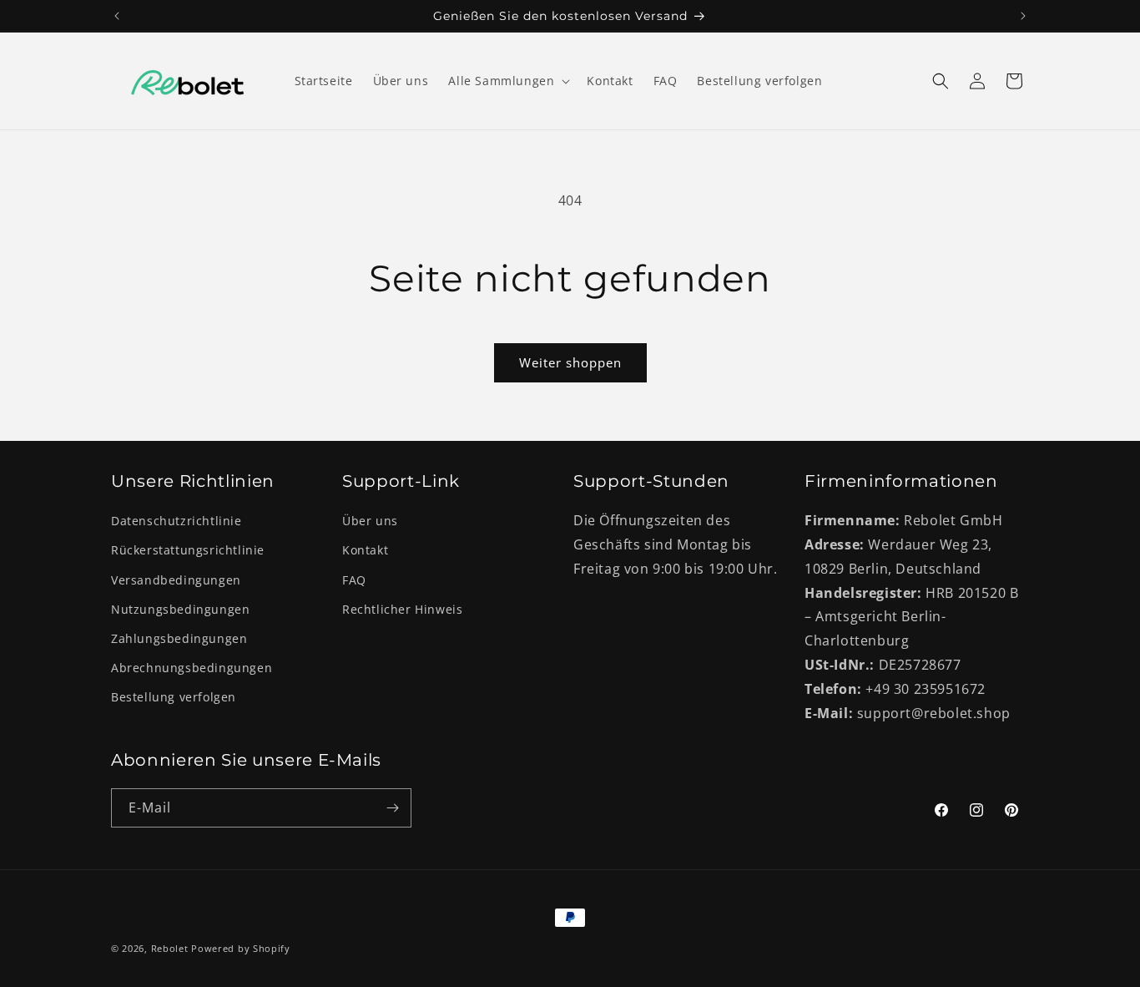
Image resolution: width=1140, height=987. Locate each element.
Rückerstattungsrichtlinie (188, 550)
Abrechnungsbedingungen (191, 668)
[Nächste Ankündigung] (1023, 16)
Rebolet (170, 948)
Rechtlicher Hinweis (402, 609)
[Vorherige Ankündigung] (116, 16)
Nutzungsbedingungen (180, 609)
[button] (507, 81)
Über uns (370, 521)
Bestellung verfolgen (173, 697)
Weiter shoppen (570, 362)
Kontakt (365, 550)
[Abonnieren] (392, 808)
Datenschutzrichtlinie (176, 521)
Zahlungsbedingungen (179, 638)
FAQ (354, 580)
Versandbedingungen (176, 580)
